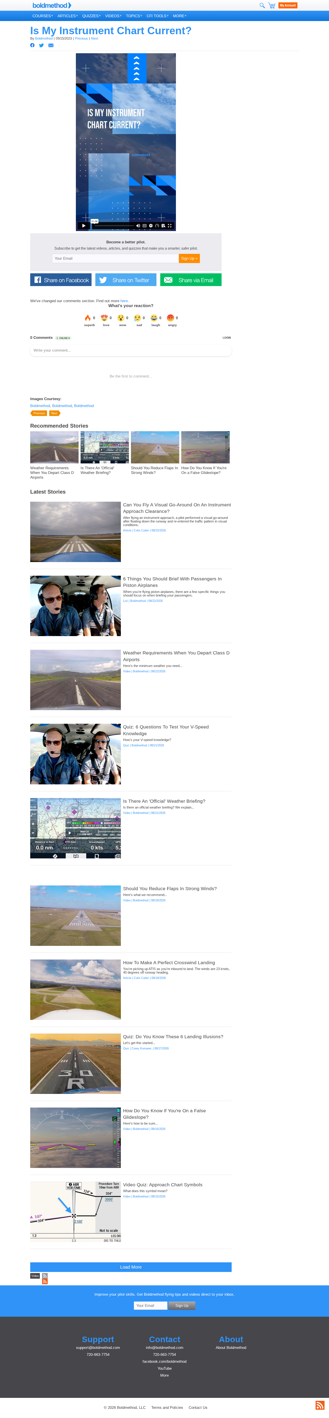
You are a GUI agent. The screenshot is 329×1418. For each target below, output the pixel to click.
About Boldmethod (231, 1347)
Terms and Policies (167, 1407)
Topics (133, 16)
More (178, 16)
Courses (41, 16)
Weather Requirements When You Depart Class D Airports (52, 473)
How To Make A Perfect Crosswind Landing (169, 962)
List (125, 601)
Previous (81, 38)
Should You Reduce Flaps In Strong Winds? (154, 470)
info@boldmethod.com (164, 1347)
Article (127, 530)
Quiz (126, 745)
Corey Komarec (142, 1048)
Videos (112, 16)
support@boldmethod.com (98, 1347)
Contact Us (198, 1407)
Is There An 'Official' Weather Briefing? (97, 470)
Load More (131, 1267)
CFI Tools (156, 16)
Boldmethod (44, 38)
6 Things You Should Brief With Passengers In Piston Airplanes (172, 582)
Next (94, 38)
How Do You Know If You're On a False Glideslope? (203, 470)
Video (126, 671)
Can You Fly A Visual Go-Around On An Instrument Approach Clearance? (177, 508)
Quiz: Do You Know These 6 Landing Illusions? (173, 1036)
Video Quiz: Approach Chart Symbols (163, 1184)
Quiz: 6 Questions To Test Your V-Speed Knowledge (166, 730)
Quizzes (90, 16)
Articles (67, 16)
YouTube (165, 1368)
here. (124, 301)
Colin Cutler (141, 530)
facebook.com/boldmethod (164, 1361)
